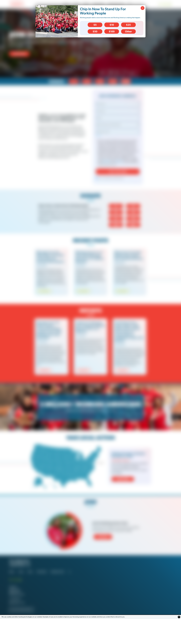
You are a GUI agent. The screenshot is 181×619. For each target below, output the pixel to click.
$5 (95, 24)
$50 (95, 31)
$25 (128, 24)
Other (128, 31)
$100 (112, 31)
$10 (112, 24)
